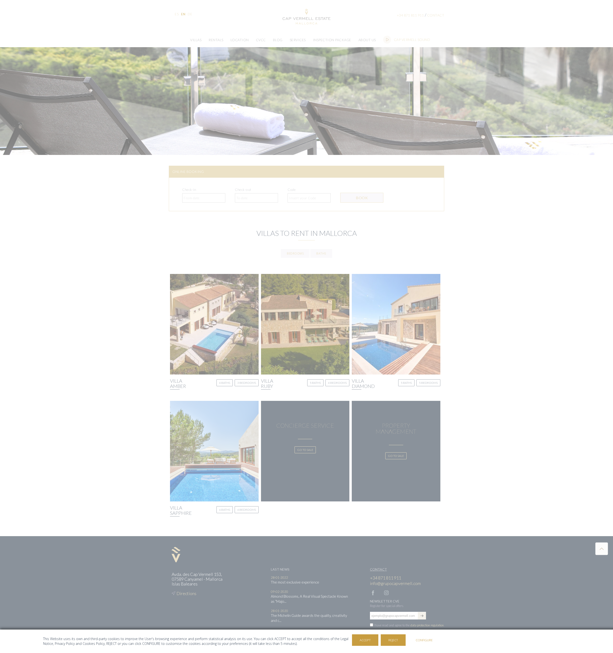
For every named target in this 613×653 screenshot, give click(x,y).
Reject (393, 640)
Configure (424, 640)
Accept (365, 640)
